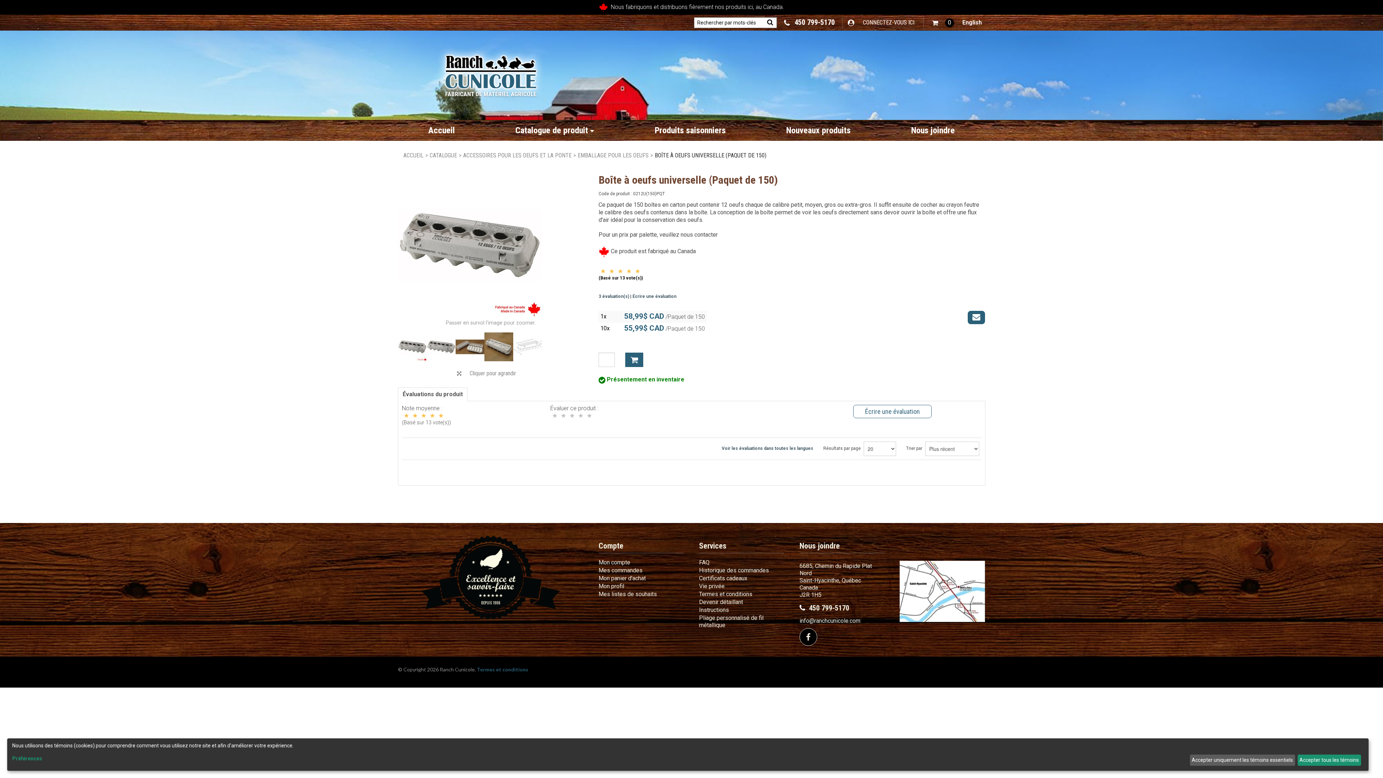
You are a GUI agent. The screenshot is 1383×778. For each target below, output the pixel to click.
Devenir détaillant (721, 602)
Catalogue (443, 155)
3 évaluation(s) (614, 296)
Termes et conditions (725, 594)
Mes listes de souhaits (628, 594)
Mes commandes (621, 570)
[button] (943, 22)
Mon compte (614, 562)
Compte (611, 545)
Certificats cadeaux (723, 578)
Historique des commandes (734, 570)
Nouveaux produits (818, 130)
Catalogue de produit (551, 130)
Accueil (441, 130)
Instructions (714, 610)
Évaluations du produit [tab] (433, 394)
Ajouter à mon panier (634, 360)
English (972, 22)
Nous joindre (933, 130)
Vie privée (712, 586)
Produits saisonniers (690, 130)
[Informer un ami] (976, 317)
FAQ (704, 562)
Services (712, 545)
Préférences (27, 758)
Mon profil (611, 586)
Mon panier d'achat (622, 578)
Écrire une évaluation (654, 296)
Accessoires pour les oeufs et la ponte (517, 155)
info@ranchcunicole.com (830, 620)
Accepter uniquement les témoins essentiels (1242, 760)
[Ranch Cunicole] (491, 72)
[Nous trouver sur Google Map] (942, 590)
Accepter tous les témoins (1329, 760)
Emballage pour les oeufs (613, 155)
